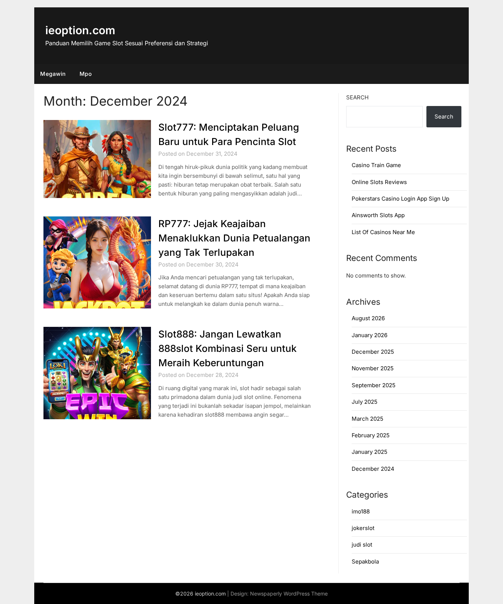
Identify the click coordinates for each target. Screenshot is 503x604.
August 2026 (368, 318)
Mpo (86, 73)
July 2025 (364, 401)
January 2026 (369, 335)
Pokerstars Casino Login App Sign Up (400, 198)
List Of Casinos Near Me (383, 232)
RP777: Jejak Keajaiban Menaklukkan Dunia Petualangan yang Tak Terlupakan (234, 238)
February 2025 (371, 435)
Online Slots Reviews (379, 182)
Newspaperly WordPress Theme (289, 593)
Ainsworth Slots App (378, 215)
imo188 (361, 511)
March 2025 (367, 418)
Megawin (53, 73)
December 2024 (373, 468)
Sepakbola (365, 561)
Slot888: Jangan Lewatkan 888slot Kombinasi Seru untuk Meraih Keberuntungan (227, 348)
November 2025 (373, 368)
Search (357, 97)
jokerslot (363, 527)
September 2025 (373, 385)
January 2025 (369, 451)
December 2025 (373, 351)
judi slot (362, 544)
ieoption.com (80, 30)
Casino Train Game (376, 165)
